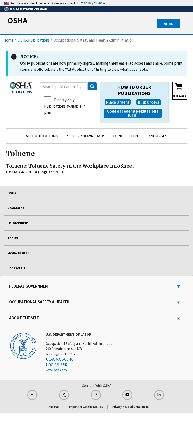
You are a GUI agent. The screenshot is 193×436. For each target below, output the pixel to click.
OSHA (17, 20)
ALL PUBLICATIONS (42, 136)
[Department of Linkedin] (159, 395)
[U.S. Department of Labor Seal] (23, 345)
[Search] (92, 86)
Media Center (18, 253)
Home (8, 40)
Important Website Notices (86, 407)
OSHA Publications (34, 40)
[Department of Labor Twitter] (64, 395)
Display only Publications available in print (64, 106)
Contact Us (16, 268)
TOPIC (118, 136)
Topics (12, 238)
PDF (58, 172)
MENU (168, 23)
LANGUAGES (156, 136)
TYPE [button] (134, 136)
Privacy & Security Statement (130, 407)
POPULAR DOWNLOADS (85, 136)
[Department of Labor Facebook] (32, 395)
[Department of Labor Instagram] (96, 395)
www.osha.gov (56, 370)
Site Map (54, 407)
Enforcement (18, 223)
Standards (15, 208)
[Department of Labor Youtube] (127, 395)
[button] (118, 102)
